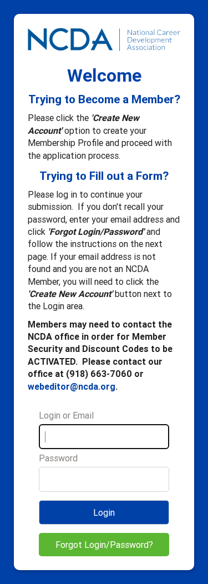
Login (104, 512)
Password (58, 458)
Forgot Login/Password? (104, 544)
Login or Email (66, 415)
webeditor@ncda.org (71, 386)
